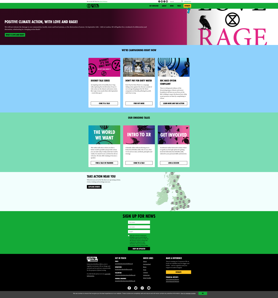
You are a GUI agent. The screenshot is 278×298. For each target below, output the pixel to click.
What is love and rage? (15, 35)
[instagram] (164, 1)
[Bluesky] (162, 1)
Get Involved (153, 6)
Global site (146, 275)
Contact (145, 272)
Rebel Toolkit (147, 278)
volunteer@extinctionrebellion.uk (125, 275)
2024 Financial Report (172, 281)
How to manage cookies (188, 293)
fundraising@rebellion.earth (123, 269)
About (164, 6)
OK (203, 293)
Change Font (187, 1)
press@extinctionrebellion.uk (124, 263)
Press (179, 6)
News (172, 6)
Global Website (103, 1)
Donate (187, 6)
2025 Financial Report (172, 279)
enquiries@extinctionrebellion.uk (125, 281)
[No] (276, 293)
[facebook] (159, 1)
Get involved (147, 264)
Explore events (94, 187)
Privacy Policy (144, 245)
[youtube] (167, 1)
